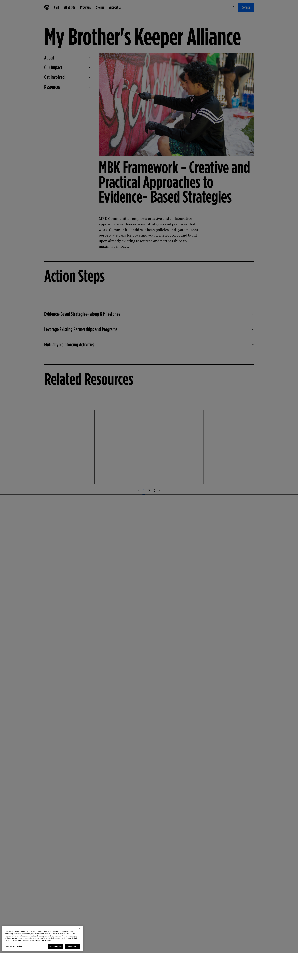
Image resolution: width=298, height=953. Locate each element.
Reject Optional (55, 946)
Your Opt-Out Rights (13, 946)
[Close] (79, 928)
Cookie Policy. (46, 940)
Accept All (72, 946)
